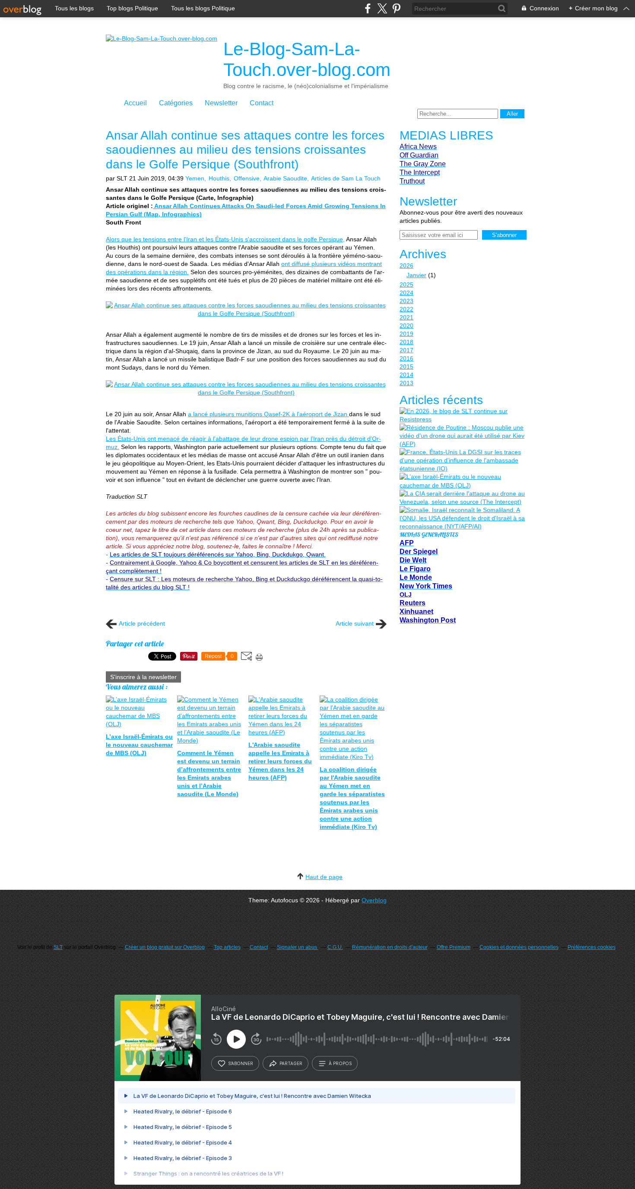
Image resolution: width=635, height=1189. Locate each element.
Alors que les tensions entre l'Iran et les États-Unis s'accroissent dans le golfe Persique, (225, 239)
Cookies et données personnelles (519, 947)
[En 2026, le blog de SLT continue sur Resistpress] (462, 415)
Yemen (194, 178)
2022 (406, 309)
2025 (406, 284)
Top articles (227, 947)
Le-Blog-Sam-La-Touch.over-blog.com (307, 59)
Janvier (416, 275)
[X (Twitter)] (382, 8)
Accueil (135, 103)
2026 (406, 265)
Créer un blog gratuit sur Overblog (165, 947)
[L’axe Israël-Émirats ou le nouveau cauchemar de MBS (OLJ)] (462, 481)
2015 (406, 366)
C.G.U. (335, 947)
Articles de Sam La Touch (346, 178)
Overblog (374, 900)
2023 (406, 300)
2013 (406, 382)
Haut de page (324, 876)
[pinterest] (396, 8)
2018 (406, 341)
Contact (261, 103)
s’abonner (240, 1063)
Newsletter (221, 103)
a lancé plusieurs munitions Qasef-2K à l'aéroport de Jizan (268, 414)
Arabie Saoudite (285, 178)
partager (290, 1063)
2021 (406, 317)
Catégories (176, 103)
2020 (406, 325)
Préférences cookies (592, 947)
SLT (58, 947)
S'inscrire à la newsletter (143, 677)
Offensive (247, 178)
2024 (406, 292)
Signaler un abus (297, 947)
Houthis (219, 178)
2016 (406, 358)
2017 (406, 350)
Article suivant (355, 623)
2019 (406, 333)
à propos (340, 1063)
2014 (406, 374)
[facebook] (367, 8)
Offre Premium (453, 947)
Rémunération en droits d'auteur (390, 947)
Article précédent (142, 623)
